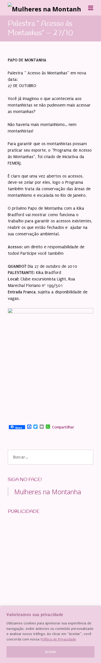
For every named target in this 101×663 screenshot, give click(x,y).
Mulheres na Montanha (47, 491)
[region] (50, 634)
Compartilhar (63, 427)
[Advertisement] (46, 551)
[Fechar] (95, 610)
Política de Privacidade (58, 639)
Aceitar (50, 652)
